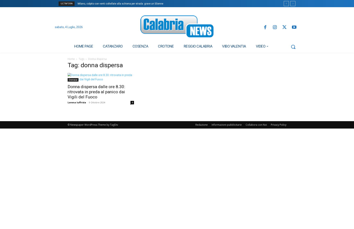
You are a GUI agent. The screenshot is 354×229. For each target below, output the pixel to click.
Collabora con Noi (256, 124)
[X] (284, 27)
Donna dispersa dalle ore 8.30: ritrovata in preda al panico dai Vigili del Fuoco (96, 91)
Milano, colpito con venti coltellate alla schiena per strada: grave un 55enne (120, 3)
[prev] (286, 3)
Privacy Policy (278, 124)
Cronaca (73, 79)
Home (71, 59)
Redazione (201, 124)
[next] (292, 3)
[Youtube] (294, 27)
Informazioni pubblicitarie (227, 124)
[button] (293, 47)
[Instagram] (275, 27)
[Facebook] (265, 27)
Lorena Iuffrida (77, 102)
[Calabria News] (177, 27)
